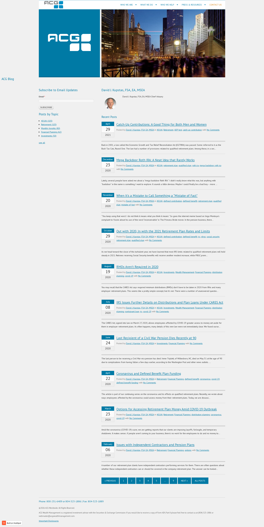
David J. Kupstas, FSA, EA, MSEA (140, 129)
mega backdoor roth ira (210, 165)
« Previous (110, 480)
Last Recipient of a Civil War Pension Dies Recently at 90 (156, 338)
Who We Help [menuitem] (167, 4)
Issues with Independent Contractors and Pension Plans (155, 445)
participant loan (132, 311)
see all (42, 142)
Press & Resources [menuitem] (192, 4)
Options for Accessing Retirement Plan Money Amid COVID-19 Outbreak (166, 409)
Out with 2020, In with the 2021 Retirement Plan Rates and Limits (163, 231)
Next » (184, 480)
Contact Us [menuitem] (215, 4)
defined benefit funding (127, 382)
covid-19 (129, 275)
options (188, 450)
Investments (168, 272)
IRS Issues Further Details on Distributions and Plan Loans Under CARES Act (169, 302)
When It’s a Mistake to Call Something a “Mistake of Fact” (157, 196)
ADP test (178, 129)
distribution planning (200, 414)
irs (199, 236)
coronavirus (205, 379)
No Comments (213, 129)
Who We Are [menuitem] (126, 4)
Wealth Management (184, 272)
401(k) (160, 129)
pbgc (203, 236)
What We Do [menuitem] (146, 4)
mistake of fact (128, 204)
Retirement (168, 129)
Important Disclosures (49, 521)
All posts (200, 480)
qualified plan (185, 165)
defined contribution (172, 201)
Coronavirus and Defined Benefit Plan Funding (148, 373)
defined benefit (190, 201)
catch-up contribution (192, 129)
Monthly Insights (50, 128)
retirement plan (170, 165)
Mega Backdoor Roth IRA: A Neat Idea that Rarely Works (155, 160)
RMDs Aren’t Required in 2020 (137, 267)
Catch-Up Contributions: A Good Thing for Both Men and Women (161, 124)
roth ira (195, 165)
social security (213, 236)
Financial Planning (203, 272)
